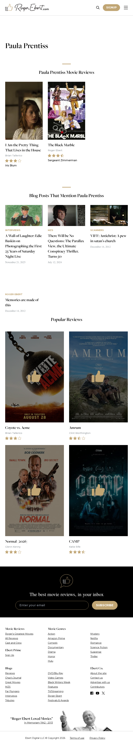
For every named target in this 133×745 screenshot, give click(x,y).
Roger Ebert (55, 695)
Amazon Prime (56, 638)
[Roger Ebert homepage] (27, 7)
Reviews (10, 673)
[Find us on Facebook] (91, 693)
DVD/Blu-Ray (55, 673)
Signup (111, 7)
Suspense (95, 652)
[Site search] (98, 7)
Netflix (94, 638)
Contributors (97, 686)
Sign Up (9, 655)
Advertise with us (100, 682)
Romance (96, 642)
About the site (98, 673)
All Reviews (11, 638)
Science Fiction (99, 647)
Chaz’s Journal (13, 677)
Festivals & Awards (58, 700)
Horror (51, 656)
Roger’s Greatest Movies (19, 633)
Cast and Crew (13, 642)
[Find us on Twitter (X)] (103, 693)
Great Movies (12, 682)
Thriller (94, 656)
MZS (8, 686)
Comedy (53, 642)
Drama (51, 652)
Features (53, 686)
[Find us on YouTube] (97, 693)
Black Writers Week (59, 682)
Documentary (56, 647)
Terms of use (77, 738)
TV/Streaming (55, 691)
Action (51, 633)
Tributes (9, 700)
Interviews (11, 695)
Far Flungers (12, 691)
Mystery (95, 633)
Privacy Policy (97, 738)
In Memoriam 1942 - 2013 (38, 722)
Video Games (55, 677)
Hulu (50, 661)
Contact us (96, 677)
